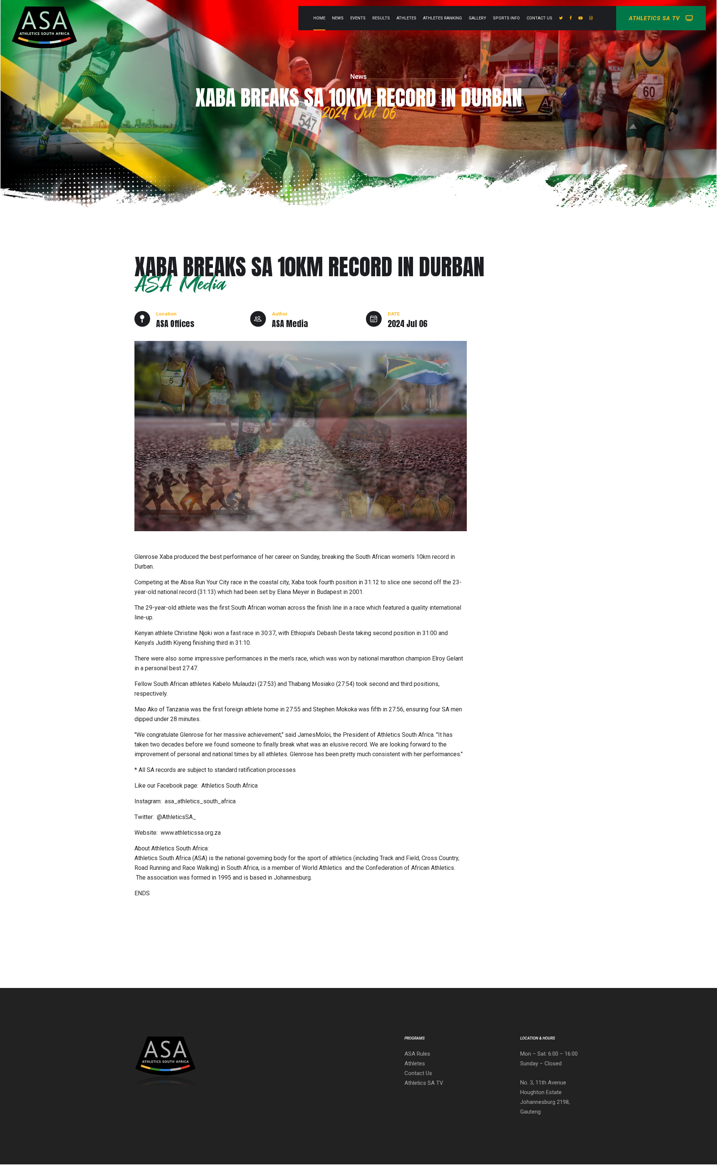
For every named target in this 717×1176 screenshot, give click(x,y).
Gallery (477, 18)
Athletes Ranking (442, 18)
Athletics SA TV (423, 1083)
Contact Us (539, 18)
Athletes (406, 18)
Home (319, 18)
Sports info (506, 18)
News (338, 18)
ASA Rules (417, 1053)
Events (358, 18)
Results (381, 18)
